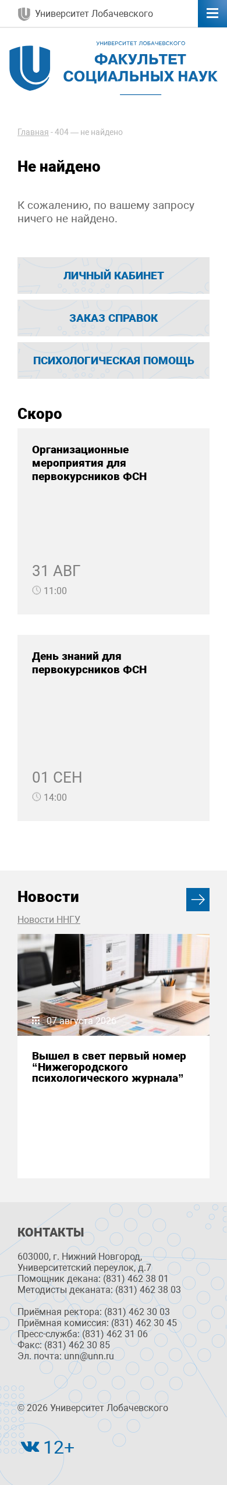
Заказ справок (113, 318)
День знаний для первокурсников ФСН (89, 662)
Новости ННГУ (48, 919)
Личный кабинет (113, 275)
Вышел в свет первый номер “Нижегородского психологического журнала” (109, 1067)
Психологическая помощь (113, 360)
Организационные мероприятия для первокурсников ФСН (89, 463)
